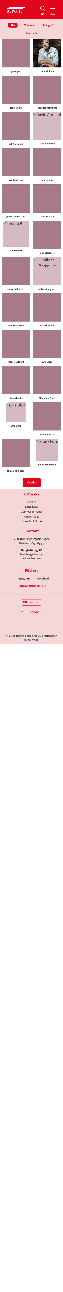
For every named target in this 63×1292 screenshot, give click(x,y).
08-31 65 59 (37, 543)
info (25, 539)
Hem (31, 669)
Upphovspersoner (32, 696)
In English (31, 734)
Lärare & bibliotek (19, 724)
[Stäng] (55, 651)
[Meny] (53, 8)
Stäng (55, 657)
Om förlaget (31, 705)
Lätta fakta (31, 687)
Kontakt (31, 714)
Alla (13, 25)
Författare (29, 25)
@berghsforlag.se (39, 539)
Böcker (31, 678)
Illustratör (31, 33)
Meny (52, 14)
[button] (32, 482)
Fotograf (47, 25)
